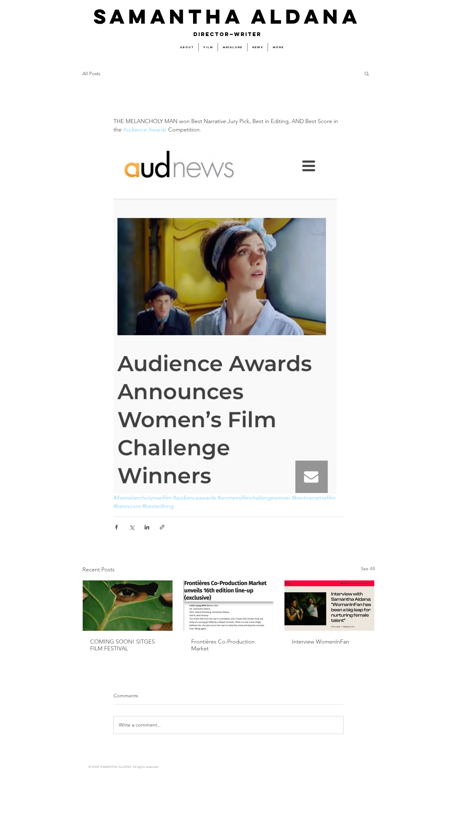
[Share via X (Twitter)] (132, 527)
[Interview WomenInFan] (329, 605)
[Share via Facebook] (116, 527)
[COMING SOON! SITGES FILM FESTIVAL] (128, 605)
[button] (367, 73)
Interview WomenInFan (320, 641)
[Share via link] (162, 527)
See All (368, 568)
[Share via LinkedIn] (147, 527)
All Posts (91, 73)
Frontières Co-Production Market (223, 645)
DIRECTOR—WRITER (227, 34)
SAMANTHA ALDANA (227, 16)
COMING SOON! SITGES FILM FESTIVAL (122, 645)
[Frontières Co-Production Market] (229, 605)
